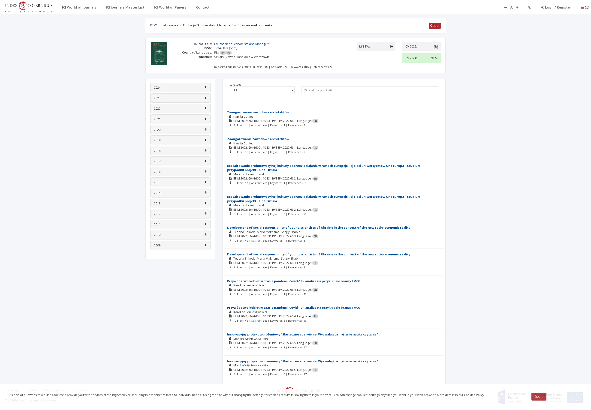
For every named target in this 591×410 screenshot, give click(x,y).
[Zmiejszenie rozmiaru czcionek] (503, 7)
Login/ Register (558, 7)
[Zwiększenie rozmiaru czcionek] (519, 7)
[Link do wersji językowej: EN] (587, 7)
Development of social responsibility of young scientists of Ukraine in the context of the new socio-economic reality (318, 227)
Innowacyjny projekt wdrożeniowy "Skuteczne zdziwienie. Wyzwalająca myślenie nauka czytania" (302, 334)
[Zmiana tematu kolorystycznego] (529, 7)
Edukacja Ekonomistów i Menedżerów (209, 25)
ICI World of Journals (164, 25)
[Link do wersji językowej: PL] (582, 7)
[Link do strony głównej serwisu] (28, 6)
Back (436, 26)
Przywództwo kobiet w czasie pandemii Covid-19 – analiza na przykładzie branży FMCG (293, 281)
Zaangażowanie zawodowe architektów (258, 112)
